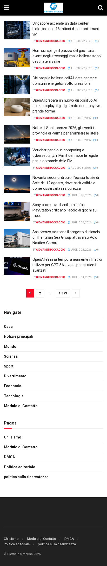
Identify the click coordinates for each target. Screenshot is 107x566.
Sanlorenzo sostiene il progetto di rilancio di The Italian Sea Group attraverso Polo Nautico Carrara (66, 237)
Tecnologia (14, 396)
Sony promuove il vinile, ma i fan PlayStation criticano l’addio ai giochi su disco (64, 210)
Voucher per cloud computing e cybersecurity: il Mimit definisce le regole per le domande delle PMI (65, 155)
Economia (12, 386)
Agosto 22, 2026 (81, 41)
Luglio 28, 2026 (80, 195)
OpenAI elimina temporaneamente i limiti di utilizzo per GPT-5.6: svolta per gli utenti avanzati (67, 265)
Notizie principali (18, 336)
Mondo (10, 346)
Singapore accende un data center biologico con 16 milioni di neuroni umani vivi (65, 29)
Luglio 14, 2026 (80, 277)
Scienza (11, 356)
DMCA (9, 457)
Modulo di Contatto (21, 406)
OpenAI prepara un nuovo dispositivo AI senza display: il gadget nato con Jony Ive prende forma (66, 106)
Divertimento (15, 376)
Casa (8, 326)
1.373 (63, 293)
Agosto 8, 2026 (80, 118)
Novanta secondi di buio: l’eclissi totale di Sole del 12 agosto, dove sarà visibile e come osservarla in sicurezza (65, 183)
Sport (9, 366)
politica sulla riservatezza (26, 477)
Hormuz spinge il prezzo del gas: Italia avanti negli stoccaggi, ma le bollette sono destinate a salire (66, 56)
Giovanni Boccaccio (50, 41)
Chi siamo (12, 437)
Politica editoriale (19, 467)
